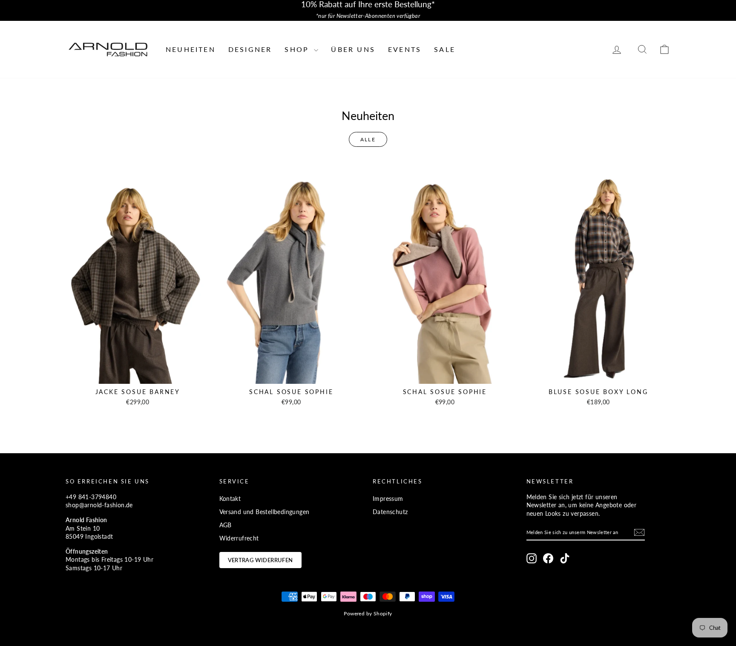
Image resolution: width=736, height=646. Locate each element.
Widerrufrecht (239, 538)
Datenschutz (390, 511)
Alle (368, 139)
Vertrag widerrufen (260, 560)
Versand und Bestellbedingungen (264, 511)
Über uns (353, 49)
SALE (444, 49)
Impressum (388, 498)
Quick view (138, 374)
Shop (298, 49)
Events (404, 49)
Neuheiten (191, 49)
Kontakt (230, 498)
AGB (225, 525)
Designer (250, 49)
